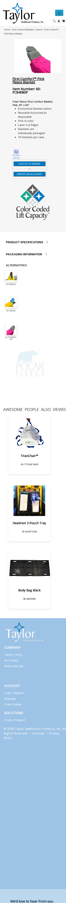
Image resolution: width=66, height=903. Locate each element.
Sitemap (38, 733)
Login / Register (14, 693)
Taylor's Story (13, 655)
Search (39, 29)
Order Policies (13, 704)
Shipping (10, 699)
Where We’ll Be (13, 666)
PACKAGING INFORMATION (25, 254)
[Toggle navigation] (59, 13)
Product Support (14, 720)
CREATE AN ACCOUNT (29, 174)
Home (7, 29)
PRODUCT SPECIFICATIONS (26, 242)
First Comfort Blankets (23, 29)
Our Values (11, 660)
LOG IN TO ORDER (29, 163)
